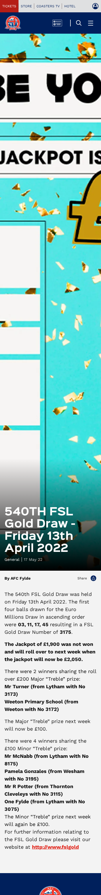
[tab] (9, 6)
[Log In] (95, 6)
